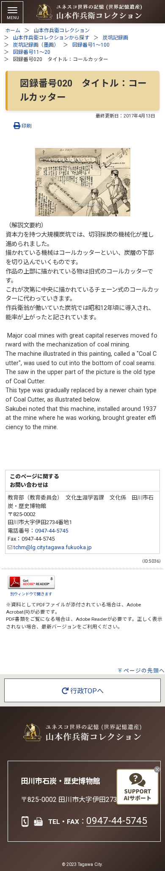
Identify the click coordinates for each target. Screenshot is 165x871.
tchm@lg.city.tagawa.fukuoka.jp (52, 547)
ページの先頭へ (144, 670)
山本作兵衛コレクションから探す (51, 38)
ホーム (12, 31)
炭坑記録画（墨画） (36, 45)
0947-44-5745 (51, 531)
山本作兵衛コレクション (62, 31)
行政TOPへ (86, 691)
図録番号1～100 (91, 45)
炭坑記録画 (115, 38)
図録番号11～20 (31, 52)
